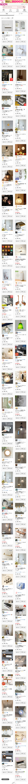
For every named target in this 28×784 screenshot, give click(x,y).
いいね (11, 41)
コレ (5, 41)
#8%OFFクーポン (18, 35)
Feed (3, 10)
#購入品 (3, 513)
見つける (10, 10)
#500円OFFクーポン (6, 84)
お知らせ (17, 10)
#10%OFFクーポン (5, 59)
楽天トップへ (24, 4)
